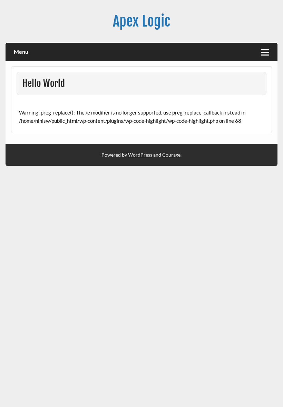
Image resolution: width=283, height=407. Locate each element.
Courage (171, 155)
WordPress (140, 155)
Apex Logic (141, 21)
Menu (21, 51)
